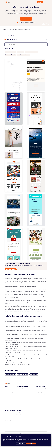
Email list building (39, 392)
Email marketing (8, 388)
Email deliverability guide (41, 394)
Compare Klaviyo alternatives (22, 401)
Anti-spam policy (19, 422)
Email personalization (40, 401)
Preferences (21, 443)
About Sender (19, 412)
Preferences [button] (16, 440)
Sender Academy (8, 412)
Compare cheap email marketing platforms (25, 390)
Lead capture (7, 399)
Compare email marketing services (23, 388)
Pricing (6, 407)
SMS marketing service (9, 394)
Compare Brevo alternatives (22, 399)
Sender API (7, 424)
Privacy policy (19, 424)
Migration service (8, 420)
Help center (7, 418)
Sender (5, 29)
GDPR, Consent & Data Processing (23, 427)
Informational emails (34, 374)
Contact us (18, 416)
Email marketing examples (41, 390)
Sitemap (18, 429)
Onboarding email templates (23, 374)
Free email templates (9, 427)
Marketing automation (9, 392)
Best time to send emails (41, 399)
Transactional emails (9, 396)
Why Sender (18, 414)
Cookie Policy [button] (35, 439)
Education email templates (10, 374)
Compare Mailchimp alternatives (23, 396)
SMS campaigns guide (40, 403)
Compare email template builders (23, 394)
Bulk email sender (8, 401)
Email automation (8, 390)
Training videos (8, 414)
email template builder (37, 11)
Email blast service (8, 403)
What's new (7, 416)
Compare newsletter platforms (22, 392)
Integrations (7, 422)
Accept (31, 443)
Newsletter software (9, 405)
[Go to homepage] (7, 2)
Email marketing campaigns (41, 388)
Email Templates (12, 29)
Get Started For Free (26, 19)
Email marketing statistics (41, 396)
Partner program (19, 418)
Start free (40, 2)
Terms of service (19, 420)
